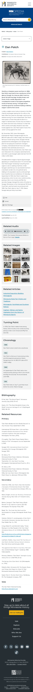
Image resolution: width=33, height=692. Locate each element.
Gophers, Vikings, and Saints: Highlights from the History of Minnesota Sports (13, 312)
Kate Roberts (9, 51)
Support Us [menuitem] (16, 636)
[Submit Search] (29, 19)
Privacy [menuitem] (6, 687)
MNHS (3, 31)
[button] (29, 4)
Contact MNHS (21, 664)
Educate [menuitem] (16, 629)
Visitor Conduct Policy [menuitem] (11, 688)
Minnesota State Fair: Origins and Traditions (14, 300)
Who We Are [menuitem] (17, 633)
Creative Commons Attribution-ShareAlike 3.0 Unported (16, 211)
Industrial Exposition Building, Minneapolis (13, 295)
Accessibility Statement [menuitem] (23, 688)
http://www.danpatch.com (10, 589)
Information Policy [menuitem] (14, 687)
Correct (7, 201)
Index (15, 31)
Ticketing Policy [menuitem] (25, 687)
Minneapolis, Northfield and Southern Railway (16, 306)
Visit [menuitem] (16, 621)
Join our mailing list (16, 612)
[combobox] (16, 20)
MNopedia (9, 31)
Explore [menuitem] (16, 625)
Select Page (6, 39)
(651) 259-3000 (11, 664)
